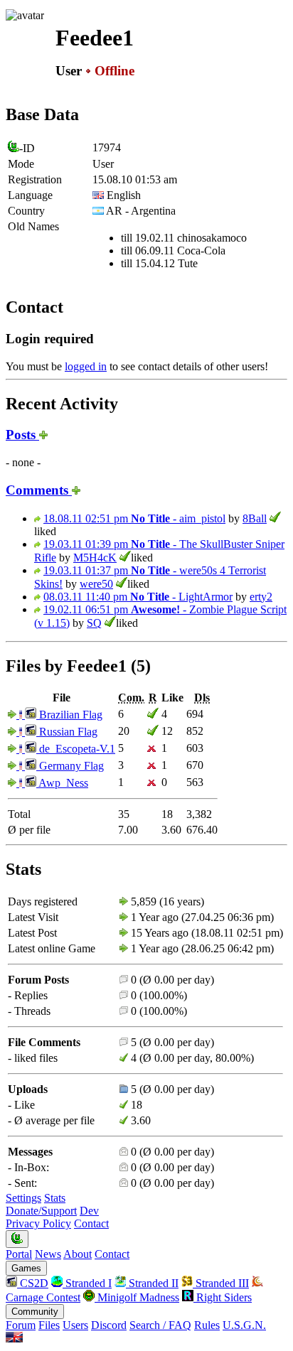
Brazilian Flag (69, 715)
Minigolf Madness (137, 1297)
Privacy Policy (38, 1223)
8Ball (255, 518)
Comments (39, 490)
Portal (19, 1254)
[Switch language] (14, 1339)
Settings (23, 1198)
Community (34, 1311)
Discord (109, 1325)
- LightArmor (138, 597)
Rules (207, 1325)
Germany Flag (70, 766)
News (48, 1254)
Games (26, 1268)
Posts (22, 434)
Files (49, 1325)
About (77, 1254)
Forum (21, 1325)
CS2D (32, 1283)
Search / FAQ (160, 1325)
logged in (86, 366)
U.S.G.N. (244, 1325)
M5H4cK (95, 557)
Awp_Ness (62, 783)
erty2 (261, 597)
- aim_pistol (134, 518)
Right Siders (222, 1297)
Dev (89, 1211)
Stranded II (152, 1283)
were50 (96, 584)
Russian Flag (66, 732)
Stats (54, 1198)
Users (75, 1325)
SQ (94, 623)
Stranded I (87, 1283)
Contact (91, 1223)
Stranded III (221, 1283)
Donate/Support (41, 1211)
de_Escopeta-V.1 (75, 749)
